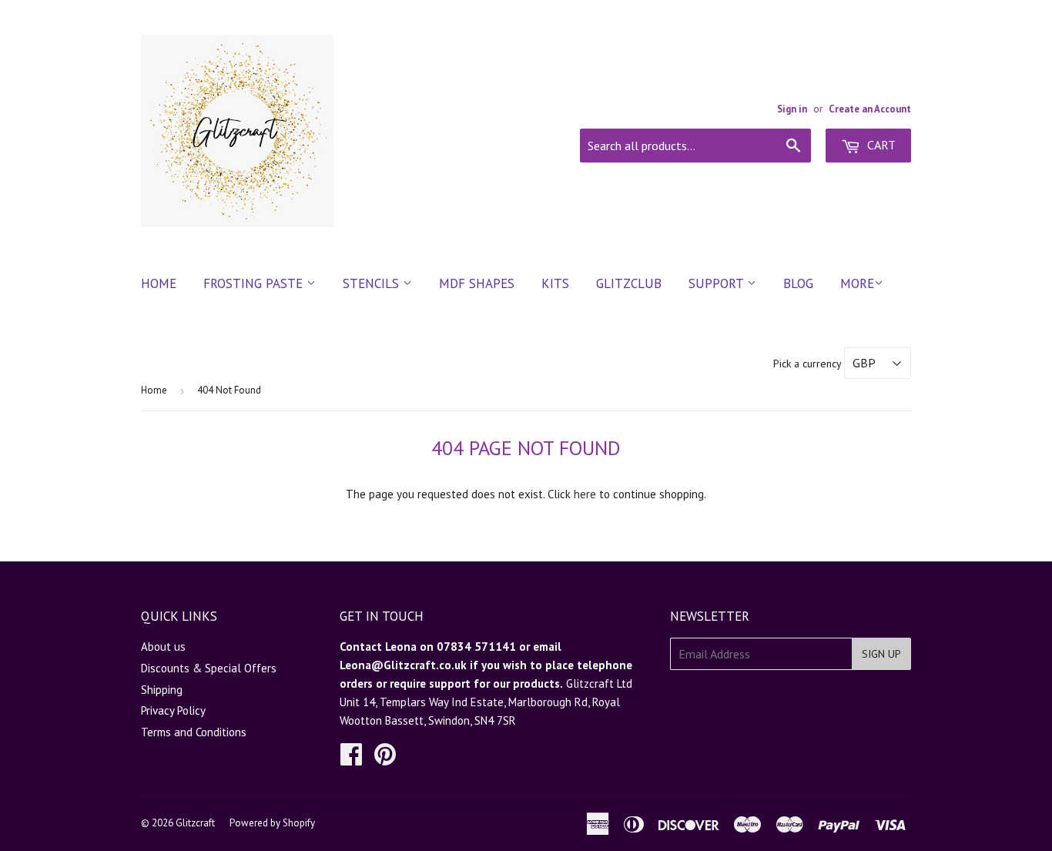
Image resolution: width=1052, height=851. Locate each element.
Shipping (162, 689)
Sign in (792, 109)
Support (717, 283)
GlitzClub (629, 283)
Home (158, 283)
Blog (798, 283)
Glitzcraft (195, 822)
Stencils (373, 283)
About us (163, 646)
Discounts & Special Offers (208, 668)
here (585, 494)
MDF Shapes (476, 283)
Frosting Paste (255, 283)
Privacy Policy (173, 710)
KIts (555, 283)
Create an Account (870, 109)
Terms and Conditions (193, 732)
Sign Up (881, 654)
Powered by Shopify (272, 822)
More (857, 283)
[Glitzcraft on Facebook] (351, 759)
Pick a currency (808, 363)
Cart (880, 144)
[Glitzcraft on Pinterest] (385, 759)
